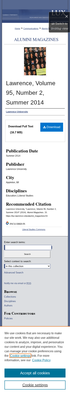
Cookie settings (20, 355)
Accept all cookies (35, 373)
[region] (35, 360)
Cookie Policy (41, 360)
